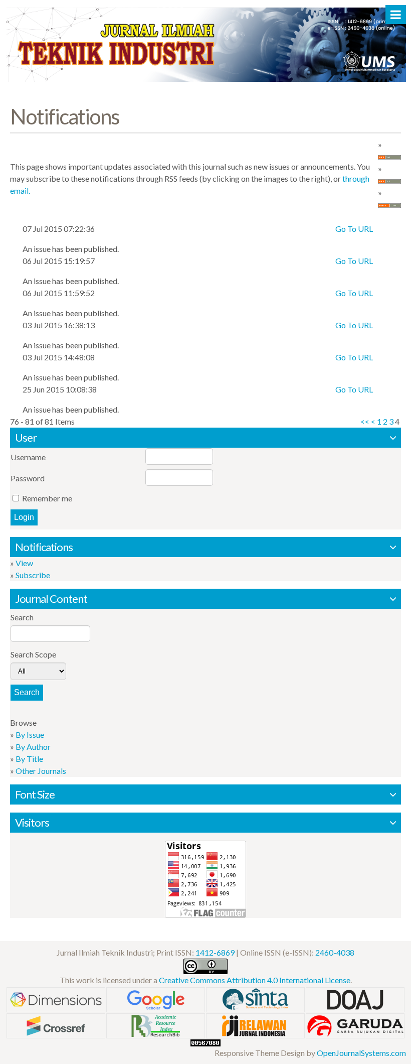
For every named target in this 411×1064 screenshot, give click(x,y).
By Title (29, 758)
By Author (33, 746)
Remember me (47, 498)
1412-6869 (215, 952)
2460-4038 (334, 952)
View (24, 563)
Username (28, 457)
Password (28, 478)
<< (364, 421)
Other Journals (41, 770)
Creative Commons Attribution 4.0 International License (254, 980)
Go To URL (354, 228)
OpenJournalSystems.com (361, 1052)
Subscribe (33, 575)
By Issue (30, 734)
